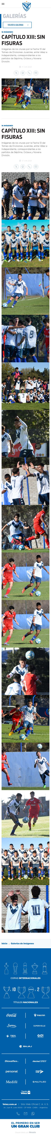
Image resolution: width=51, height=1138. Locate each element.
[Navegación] (3, 4)
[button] (16, 73)
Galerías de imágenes (22, 944)
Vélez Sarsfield (26, 6)
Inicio (4, 944)
